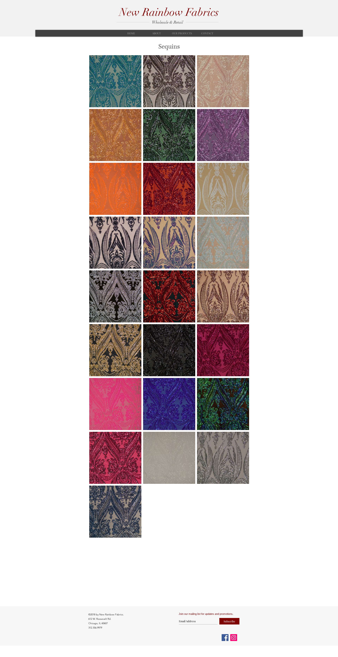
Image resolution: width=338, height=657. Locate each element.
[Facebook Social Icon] (225, 637)
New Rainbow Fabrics (169, 12)
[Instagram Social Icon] (233, 637)
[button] (182, 33)
